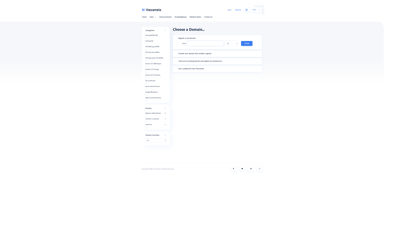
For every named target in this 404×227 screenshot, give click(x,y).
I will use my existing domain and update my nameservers (200, 61)
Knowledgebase (181, 17)
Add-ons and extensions (153, 98)
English (254, 10)
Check (246, 43)
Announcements (165, 17)
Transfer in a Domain (152, 119)
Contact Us (208, 17)
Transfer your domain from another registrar (195, 53)
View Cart (148, 124)
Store (152, 17)
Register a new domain (187, 38)
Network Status (195, 17)
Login (229, 10)
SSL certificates (150, 81)
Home (144, 17)
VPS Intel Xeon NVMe (152, 52)
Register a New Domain (153, 113)
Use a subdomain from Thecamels (191, 69)
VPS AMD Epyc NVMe (152, 47)
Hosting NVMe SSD (151, 35)
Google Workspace (151, 92)
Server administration (152, 86)
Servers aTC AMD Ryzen (153, 64)
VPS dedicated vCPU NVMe (154, 58)
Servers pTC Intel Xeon (152, 75)
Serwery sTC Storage (152, 69)
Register (238, 10)
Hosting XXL (149, 41)
